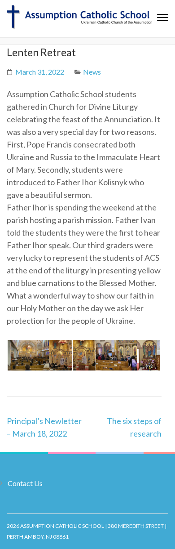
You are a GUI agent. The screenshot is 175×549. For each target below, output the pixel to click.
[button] (27, 355)
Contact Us (25, 483)
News (92, 71)
